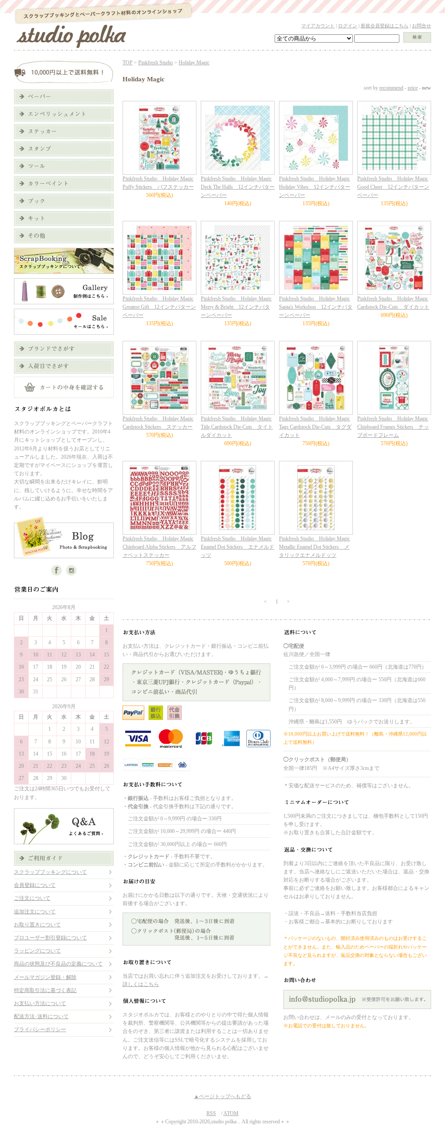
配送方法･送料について (41, 1016)
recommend (391, 88)
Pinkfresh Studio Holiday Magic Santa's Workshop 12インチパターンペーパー (315, 307)
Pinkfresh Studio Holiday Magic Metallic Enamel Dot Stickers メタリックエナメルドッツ (314, 547)
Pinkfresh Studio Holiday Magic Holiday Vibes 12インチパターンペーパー (314, 187)
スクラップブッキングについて (50, 872)
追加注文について (35, 912)
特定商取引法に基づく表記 (45, 990)
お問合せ (421, 25)
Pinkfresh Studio (155, 63)
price (413, 88)
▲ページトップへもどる (222, 1096)
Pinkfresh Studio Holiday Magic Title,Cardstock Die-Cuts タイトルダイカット (237, 427)
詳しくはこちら (141, 984)
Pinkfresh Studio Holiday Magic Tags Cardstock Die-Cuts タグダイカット (315, 427)
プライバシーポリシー (40, 1029)
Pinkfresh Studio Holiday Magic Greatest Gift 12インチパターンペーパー (159, 307)
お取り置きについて (37, 925)
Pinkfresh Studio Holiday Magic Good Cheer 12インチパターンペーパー (393, 187)
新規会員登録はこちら (384, 25)
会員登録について (35, 885)
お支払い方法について (40, 1003)
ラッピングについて (37, 951)
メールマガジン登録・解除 (45, 977)
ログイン (347, 25)
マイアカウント (318, 25)
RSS (211, 1113)
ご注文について (32, 898)
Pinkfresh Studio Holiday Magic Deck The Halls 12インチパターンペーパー (238, 187)
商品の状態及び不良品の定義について (58, 964)
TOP (128, 63)
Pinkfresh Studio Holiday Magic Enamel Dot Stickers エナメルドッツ (237, 547)
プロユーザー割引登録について (50, 938)
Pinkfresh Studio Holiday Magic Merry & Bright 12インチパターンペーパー (236, 307)
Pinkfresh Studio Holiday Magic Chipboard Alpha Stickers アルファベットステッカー (159, 547)
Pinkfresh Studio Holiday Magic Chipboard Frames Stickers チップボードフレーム (393, 427)
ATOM (231, 1113)
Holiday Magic (194, 63)
